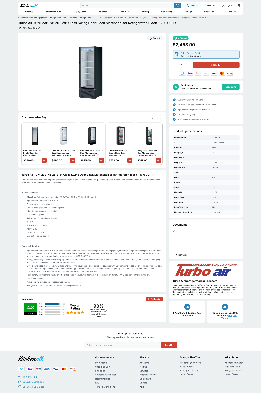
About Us (144, 362)
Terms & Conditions (105, 386)
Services (143, 370)
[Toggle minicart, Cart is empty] (238, 5)
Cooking (29, 11)
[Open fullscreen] (92, 72)
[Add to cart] (44, 160)
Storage (188, 11)
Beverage (103, 11)
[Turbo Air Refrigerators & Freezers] (206, 270)
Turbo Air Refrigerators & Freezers (195, 281)
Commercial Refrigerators (80, 17)
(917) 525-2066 (30, 377)
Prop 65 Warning (228, 316)
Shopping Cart (102, 366)
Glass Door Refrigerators (104, 17)
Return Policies (102, 378)
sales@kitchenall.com (33, 381)
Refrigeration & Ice (53, 11)
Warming (145, 11)
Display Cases (80, 11)
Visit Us (143, 366)
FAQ (97, 382)
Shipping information (105, 374)
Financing (100, 370)
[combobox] (130, 5)
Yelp (141, 386)
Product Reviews (147, 374)
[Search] (177, 5)
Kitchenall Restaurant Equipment (32, 17)
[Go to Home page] (29, 5)
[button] (152, 118)
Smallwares (209, 11)
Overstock (231, 11)
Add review (156, 299)
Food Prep (124, 11)
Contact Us (145, 378)
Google (143, 382)
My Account (101, 362)
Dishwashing (166, 11)
